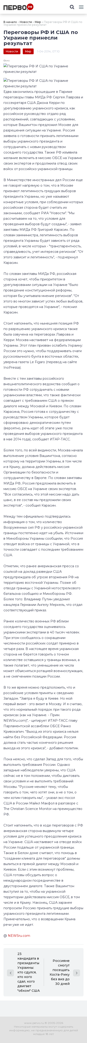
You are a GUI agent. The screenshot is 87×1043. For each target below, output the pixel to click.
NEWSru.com (19, 936)
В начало (10, 22)
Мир (38, 22)
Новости (26, 22)
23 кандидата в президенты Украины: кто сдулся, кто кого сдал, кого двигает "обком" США (28, 972)
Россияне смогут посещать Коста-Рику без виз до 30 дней (60, 972)
